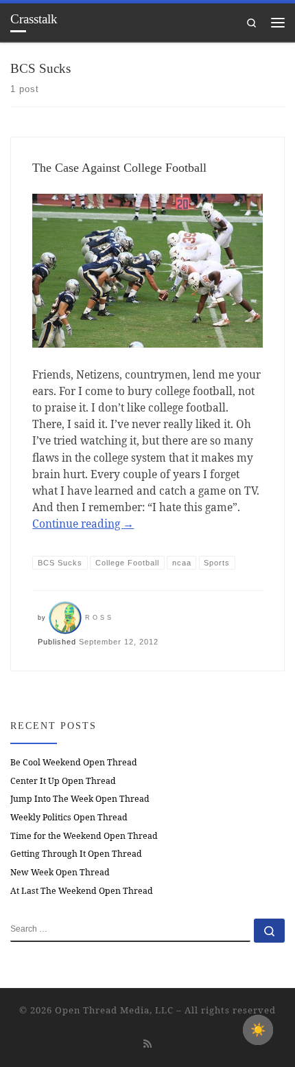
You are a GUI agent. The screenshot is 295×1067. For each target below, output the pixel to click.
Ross (99, 617)
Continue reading (83, 523)
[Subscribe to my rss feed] (147, 1043)
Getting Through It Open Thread (76, 854)
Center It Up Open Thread (63, 781)
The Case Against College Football (119, 168)
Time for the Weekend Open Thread (84, 836)
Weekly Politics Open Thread (69, 817)
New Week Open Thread (60, 872)
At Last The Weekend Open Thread (81, 891)
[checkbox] (258, 1030)
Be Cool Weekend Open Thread (73, 762)
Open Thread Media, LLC (114, 1010)
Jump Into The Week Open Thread (80, 799)
